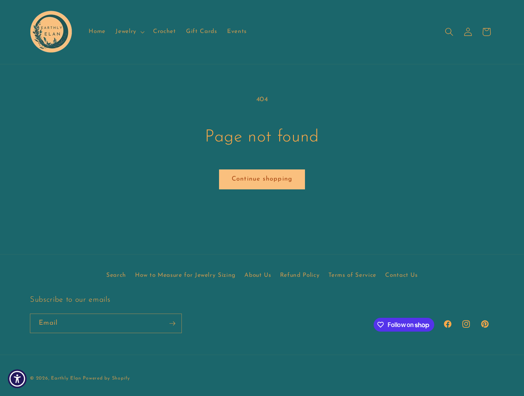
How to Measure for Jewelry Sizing (185, 275)
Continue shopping (262, 179)
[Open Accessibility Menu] (17, 378)
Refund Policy (300, 275)
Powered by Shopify (106, 378)
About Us (257, 275)
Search (116, 275)
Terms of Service (352, 275)
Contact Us (401, 275)
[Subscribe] (172, 324)
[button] (129, 32)
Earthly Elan (66, 378)
